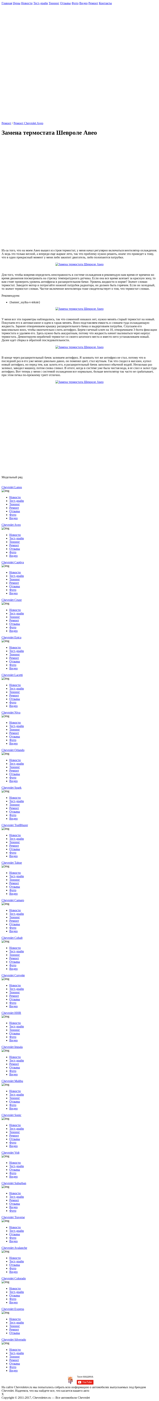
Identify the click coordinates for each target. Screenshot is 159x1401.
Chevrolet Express (13, 1309)
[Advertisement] (80, 32)
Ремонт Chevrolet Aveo (28, 123)
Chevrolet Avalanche (14, 1247)
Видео (83, 3)
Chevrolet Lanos (12, 487)
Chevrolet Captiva (13, 562)
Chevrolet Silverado (14, 1339)
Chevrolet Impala (12, 1047)
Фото (75, 3)
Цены (16, 3)
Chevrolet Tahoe (12, 862)
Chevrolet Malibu (12, 1081)
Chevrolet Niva (11, 712)
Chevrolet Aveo (11, 524)
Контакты (105, 3)
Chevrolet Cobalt (12, 937)
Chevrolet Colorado (14, 1278)
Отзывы (65, 3)
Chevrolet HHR (11, 1013)
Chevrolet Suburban (14, 1183)
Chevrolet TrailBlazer (15, 825)
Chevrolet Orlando (13, 750)
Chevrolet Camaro (13, 900)
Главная (7, 3)
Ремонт (93, 3)
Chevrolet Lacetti (12, 675)
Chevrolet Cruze (12, 600)
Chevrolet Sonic (11, 1115)
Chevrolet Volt (10, 1152)
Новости (27, 3)
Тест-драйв (40, 3)
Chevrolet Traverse (13, 1217)
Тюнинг (54, 3)
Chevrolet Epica (11, 637)
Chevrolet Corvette (13, 975)
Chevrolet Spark (12, 787)
